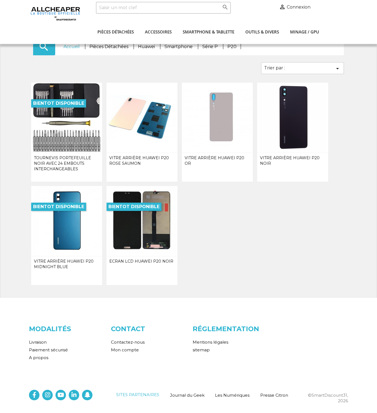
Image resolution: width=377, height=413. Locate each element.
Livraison (38, 342)
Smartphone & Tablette (208, 32)
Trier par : (302, 68)
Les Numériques (232, 395)
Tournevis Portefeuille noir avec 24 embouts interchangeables (62, 163)
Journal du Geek (187, 395)
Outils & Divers (262, 32)
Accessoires (158, 32)
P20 (232, 46)
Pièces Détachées (115, 32)
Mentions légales (210, 342)
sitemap (201, 349)
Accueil (72, 46)
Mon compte (125, 349)
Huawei (147, 46)
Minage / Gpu (304, 32)
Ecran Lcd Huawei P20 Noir (141, 261)
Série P (210, 46)
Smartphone (179, 46)
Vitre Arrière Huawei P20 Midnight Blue (64, 264)
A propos (38, 357)
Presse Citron (274, 395)
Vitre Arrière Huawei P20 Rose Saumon (139, 160)
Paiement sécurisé (48, 349)
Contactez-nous (128, 342)
